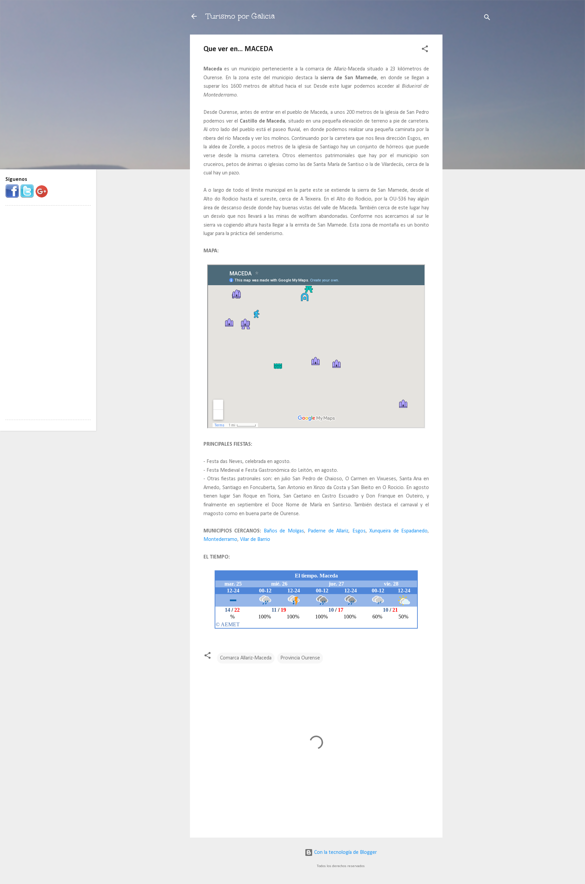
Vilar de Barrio (255, 539)
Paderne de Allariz (328, 531)
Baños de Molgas (284, 531)
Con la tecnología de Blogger (345, 852)
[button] (425, 50)
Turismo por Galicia (240, 16)
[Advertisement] (469, 136)
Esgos (359, 531)
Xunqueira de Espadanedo (398, 531)
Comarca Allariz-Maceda (246, 658)
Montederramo (220, 539)
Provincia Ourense (300, 658)
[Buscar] (487, 18)
